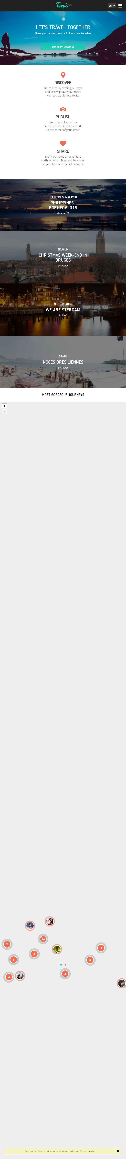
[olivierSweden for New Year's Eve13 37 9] (50, 921)
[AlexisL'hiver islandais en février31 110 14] (30, 926)
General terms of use (88, 1151)
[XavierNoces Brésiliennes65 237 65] (20, 976)
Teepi (63, 6)
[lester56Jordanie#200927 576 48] (57, 949)
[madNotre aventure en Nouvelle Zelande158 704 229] (122, 983)
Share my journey (63, 46)
